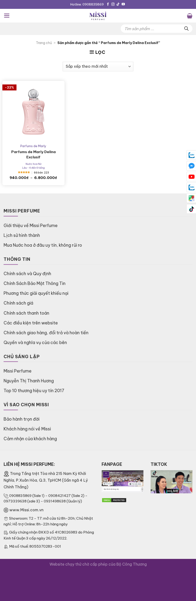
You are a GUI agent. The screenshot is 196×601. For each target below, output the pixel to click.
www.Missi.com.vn (26, 509)
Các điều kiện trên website (31, 323)
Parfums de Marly (33, 146)
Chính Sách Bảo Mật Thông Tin (34, 283)
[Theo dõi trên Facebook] (107, 4)
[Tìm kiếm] (186, 28)
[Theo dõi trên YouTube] (123, 4)
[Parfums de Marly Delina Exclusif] (33, 111)
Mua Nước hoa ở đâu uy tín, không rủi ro (43, 245)
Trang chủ (44, 43)
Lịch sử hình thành (22, 235)
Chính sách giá (18, 303)
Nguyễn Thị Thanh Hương (29, 381)
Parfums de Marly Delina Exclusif (33, 154)
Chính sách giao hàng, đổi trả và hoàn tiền (46, 332)
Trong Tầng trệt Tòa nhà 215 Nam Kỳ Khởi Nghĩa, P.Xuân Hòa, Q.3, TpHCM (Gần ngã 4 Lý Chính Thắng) (46, 480)
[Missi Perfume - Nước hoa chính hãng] (98, 15)
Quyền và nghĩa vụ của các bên (35, 342)
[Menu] (7, 15)
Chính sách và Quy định (27, 273)
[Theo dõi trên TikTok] (118, 4)
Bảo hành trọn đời (21, 419)
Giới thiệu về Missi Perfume (31, 225)
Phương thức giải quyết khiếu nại (36, 293)
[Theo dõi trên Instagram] (112, 4)
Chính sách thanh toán (26, 313)
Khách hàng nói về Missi (27, 429)
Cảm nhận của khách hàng (30, 438)
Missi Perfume (18, 371)
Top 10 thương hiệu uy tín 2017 (34, 390)
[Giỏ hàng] (189, 15)
